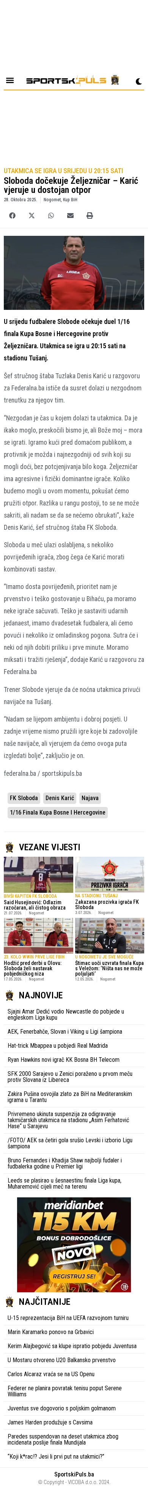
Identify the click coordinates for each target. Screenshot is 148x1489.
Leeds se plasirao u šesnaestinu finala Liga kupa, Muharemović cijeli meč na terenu (64, 1183)
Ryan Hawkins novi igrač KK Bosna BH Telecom (64, 1059)
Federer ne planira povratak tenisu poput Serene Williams (65, 1391)
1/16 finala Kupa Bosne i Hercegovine (57, 812)
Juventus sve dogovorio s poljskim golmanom (62, 1408)
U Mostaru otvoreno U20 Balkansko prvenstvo (62, 1360)
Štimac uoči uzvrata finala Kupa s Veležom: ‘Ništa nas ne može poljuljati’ (109, 968)
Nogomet (52, 199)
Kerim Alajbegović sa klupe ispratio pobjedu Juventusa (72, 1346)
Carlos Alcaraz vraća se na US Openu (51, 1374)
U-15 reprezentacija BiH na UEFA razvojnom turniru (68, 1318)
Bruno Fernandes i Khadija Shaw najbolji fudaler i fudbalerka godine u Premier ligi (65, 1163)
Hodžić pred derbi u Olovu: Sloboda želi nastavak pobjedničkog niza (32, 968)
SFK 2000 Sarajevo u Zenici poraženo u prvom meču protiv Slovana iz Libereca (70, 1076)
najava (90, 798)
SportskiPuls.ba (74, 1474)
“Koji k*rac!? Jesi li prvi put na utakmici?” (56, 1456)
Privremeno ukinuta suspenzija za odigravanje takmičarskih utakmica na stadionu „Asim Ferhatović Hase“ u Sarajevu (68, 1120)
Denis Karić (60, 798)
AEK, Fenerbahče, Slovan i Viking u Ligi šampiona (65, 1031)
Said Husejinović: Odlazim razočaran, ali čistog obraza (35, 905)
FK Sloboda (24, 798)
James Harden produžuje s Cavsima (50, 1422)
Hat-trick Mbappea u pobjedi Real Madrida (58, 1045)
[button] (12, 215)
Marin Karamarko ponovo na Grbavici (51, 1332)
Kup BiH (70, 199)
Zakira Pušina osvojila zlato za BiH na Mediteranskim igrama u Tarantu (70, 1097)
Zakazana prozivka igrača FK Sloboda (107, 904)
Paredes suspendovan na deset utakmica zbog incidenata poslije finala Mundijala (63, 1439)
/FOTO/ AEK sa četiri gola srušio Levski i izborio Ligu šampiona (70, 1143)
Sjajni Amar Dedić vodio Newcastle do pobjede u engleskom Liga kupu (66, 1014)
